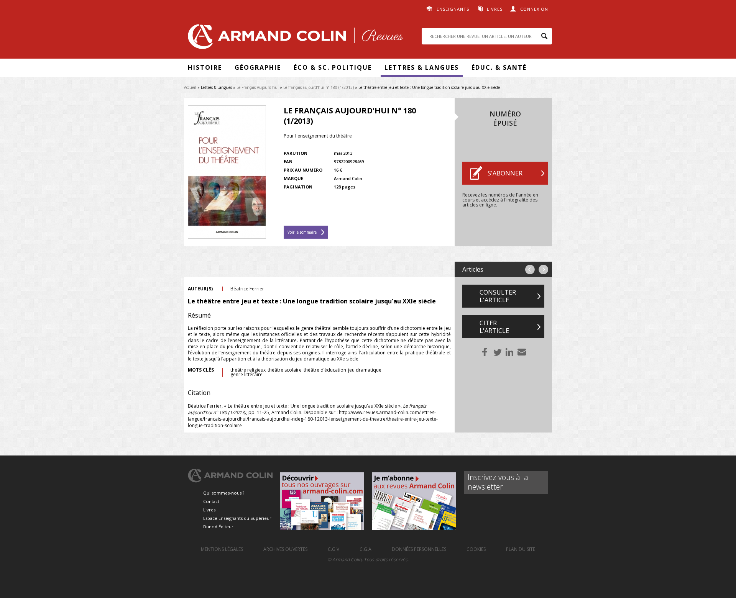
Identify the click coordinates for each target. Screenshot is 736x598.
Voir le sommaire (302, 232)
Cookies (476, 549)
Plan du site (520, 549)
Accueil (190, 87)
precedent (530, 269)
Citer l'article (494, 327)
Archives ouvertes (285, 549)
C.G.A (365, 549)
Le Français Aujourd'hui (258, 87)
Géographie (258, 67)
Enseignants (453, 9)
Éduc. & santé (499, 67)
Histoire (205, 67)
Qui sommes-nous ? (223, 493)
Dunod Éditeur (218, 526)
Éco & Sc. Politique (333, 67)
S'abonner (505, 173)
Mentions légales (222, 549)
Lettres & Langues (421, 67)
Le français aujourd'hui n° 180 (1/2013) (318, 87)
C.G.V (333, 549)
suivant (543, 269)
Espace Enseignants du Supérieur (237, 518)
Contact (211, 501)
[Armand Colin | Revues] (293, 38)
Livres (495, 9)
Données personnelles (419, 549)
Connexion (534, 9)
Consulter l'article (498, 296)
